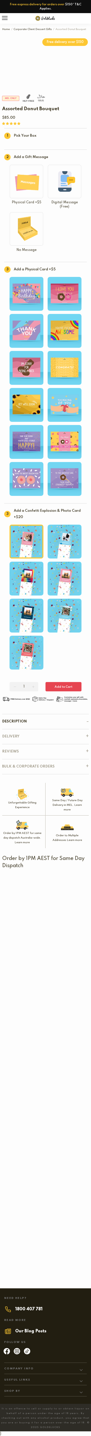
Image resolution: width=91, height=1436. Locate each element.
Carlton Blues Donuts (31, 904)
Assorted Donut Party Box (45, 1129)
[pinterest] (27, 1353)
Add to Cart (63, 686)
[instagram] (17, 1353)
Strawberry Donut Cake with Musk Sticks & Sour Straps (46, 1163)
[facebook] (7, 1353)
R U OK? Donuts (17, 951)
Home (6, 29)
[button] (11, 123)
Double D (21, 1094)
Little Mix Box (38, 981)
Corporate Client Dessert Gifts (33, 29)
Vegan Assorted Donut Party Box (45, 1228)
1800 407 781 (29, 1309)
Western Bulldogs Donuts (36, 927)
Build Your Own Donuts (22, 1011)
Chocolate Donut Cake (22, 1194)
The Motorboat (65, 1064)
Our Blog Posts (30, 1331)
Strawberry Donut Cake (65, 1094)
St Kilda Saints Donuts (22, 881)
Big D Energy (42, 1258)
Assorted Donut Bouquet (23, 1064)
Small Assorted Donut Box (25, 1034)
